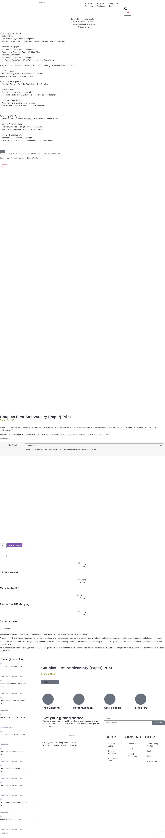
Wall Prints (36, 158)
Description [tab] (5, 629)
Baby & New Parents (9, 66)
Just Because (27, 76)
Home (2, 154)
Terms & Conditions (132, 755)
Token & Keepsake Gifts (17, 154)
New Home (33, 66)
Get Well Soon (15, 76)
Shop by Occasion (89, 5)
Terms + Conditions (50, 745)
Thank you (4, 76)
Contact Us (152, 761)
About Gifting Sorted (152, 745)
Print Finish (12, 445)
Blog (149, 756)
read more (4, 439)
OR (23, 545)
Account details (134, 744)
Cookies (73, 745)
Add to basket (15, 545)
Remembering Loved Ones (49, 66)
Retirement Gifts (67, 66)
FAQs (149, 751)
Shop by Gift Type (114, 5)
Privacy (64, 745)
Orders (130, 749)
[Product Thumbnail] (4, 166)
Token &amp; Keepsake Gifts (12, 676)
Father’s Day (23, 66)
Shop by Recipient (101, 5)
